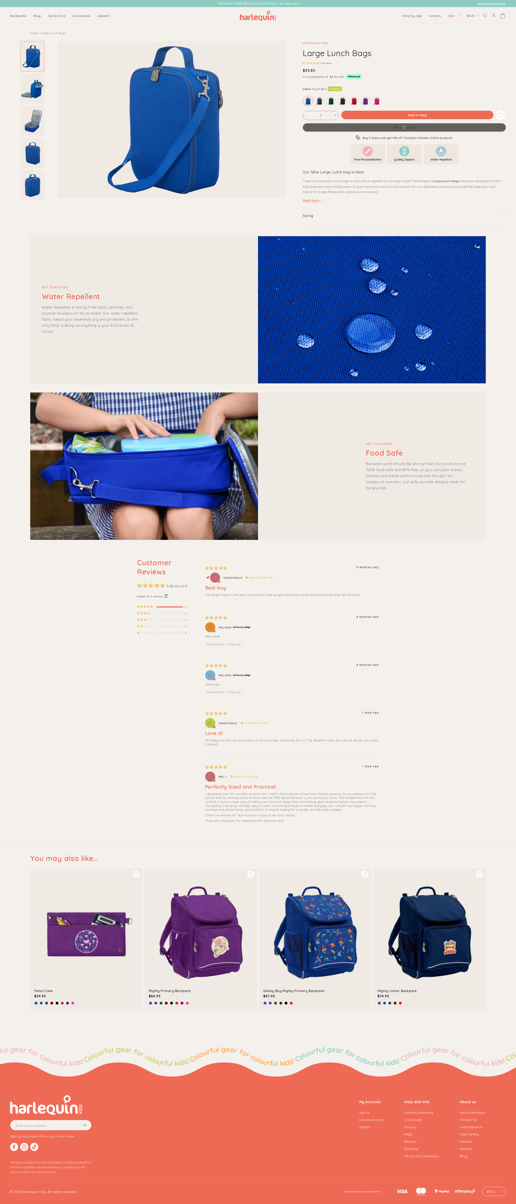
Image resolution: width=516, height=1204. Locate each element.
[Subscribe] (84, 1125)
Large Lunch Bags (53, 33)
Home (34, 33)
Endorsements (471, 1127)
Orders (364, 1127)
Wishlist (466, 1148)
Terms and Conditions (421, 1156)
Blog (463, 1156)
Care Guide (413, 1119)
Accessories (81, 16)
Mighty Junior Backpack (397, 990)
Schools (466, 1141)
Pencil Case (43, 990)
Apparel (104, 16)
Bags (37, 16)
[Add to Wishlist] (500, 115)
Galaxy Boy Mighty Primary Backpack (294, 990)
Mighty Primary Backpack (170, 990)
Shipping (411, 1148)
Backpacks (18, 16)
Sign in (364, 1112)
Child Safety (469, 1134)
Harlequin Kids (34, 1191)
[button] (18, 15)
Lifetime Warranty (418, 1112)
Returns (410, 1141)
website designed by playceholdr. (362, 1191)
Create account (371, 1119)
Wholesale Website (491, 4)
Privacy (410, 1127)
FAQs (408, 1134)
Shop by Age (412, 16)
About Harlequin (473, 1112)
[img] (216, 568)
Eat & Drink (57, 16)
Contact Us (468, 1119)
